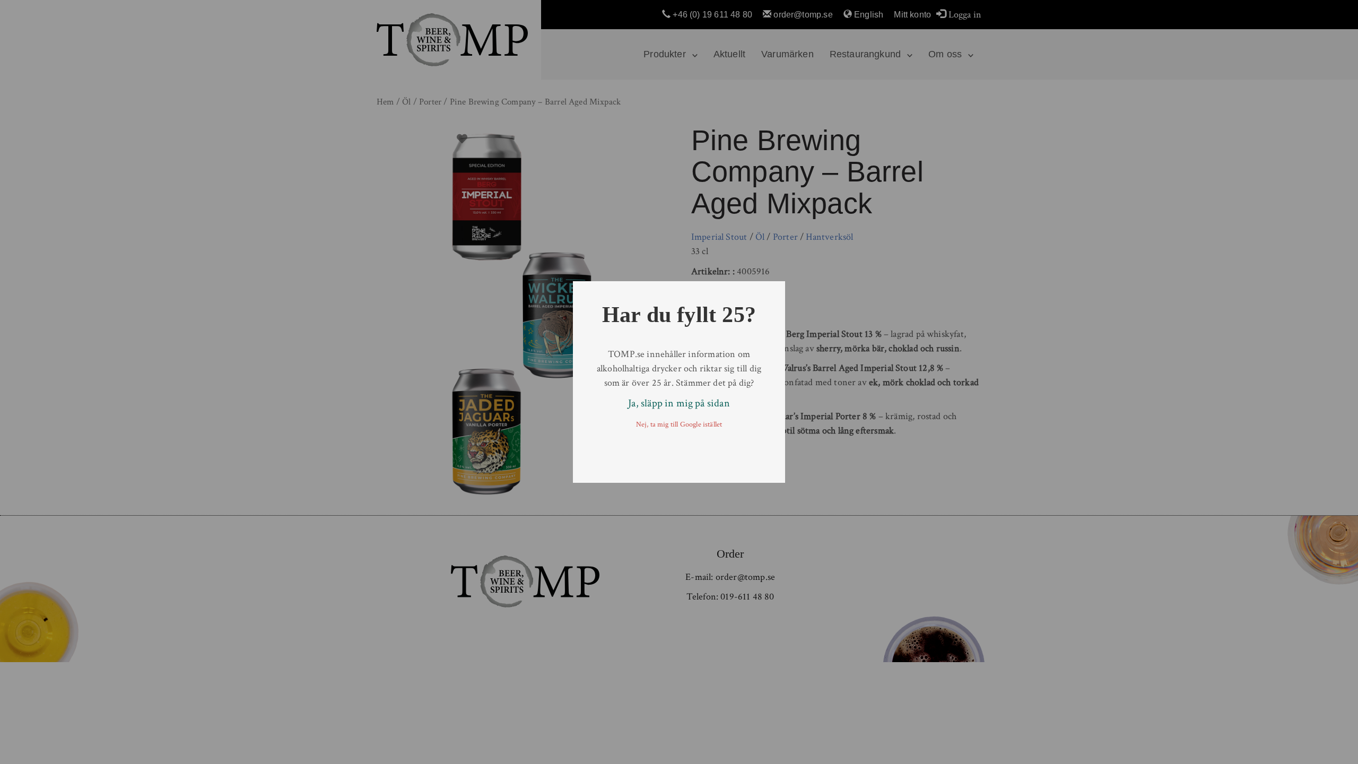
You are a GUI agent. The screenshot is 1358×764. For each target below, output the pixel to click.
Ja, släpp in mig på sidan (679, 403)
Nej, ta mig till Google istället (679, 424)
